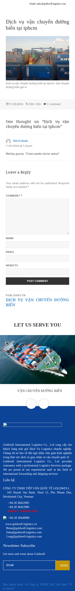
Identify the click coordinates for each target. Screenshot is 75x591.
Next (44, 404)
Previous (31, 404)
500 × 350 (35, 104)
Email (10, 252)
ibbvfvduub (20, 140)
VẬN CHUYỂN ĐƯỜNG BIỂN (39, 391)
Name (10, 238)
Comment (14, 195)
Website (12, 265)
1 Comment (54, 104)
